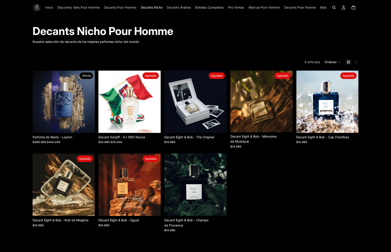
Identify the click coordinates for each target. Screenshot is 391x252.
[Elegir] (88, 126)
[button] (332, 62)
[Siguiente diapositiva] (88, 102)
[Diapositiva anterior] (39, 102)
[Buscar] (334, 7)
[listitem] (323, 7)
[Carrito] (353, 7)
